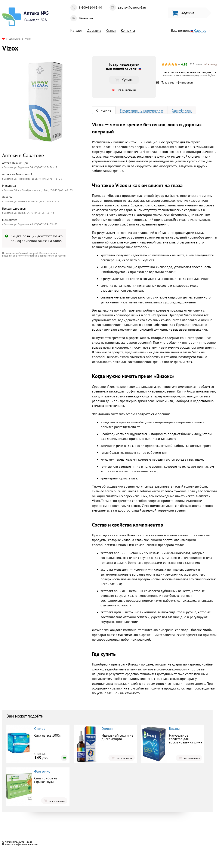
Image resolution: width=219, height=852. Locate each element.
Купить (37, 295)
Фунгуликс (42, 771)
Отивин (107, 728)
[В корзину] (64, 758)
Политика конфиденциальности (20, 844)
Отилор (39, 728)
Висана (174, 728)
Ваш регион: (188, 30)
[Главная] (3, 38)
